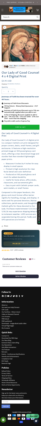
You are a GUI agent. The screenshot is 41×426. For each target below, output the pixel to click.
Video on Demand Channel (10, 314)
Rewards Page (6, 363)
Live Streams (6, 316)
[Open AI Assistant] (36, 421)
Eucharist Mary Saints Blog (10, 342)
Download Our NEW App (10, 338)
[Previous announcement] (4, 2)
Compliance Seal (7, 359)
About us (4, 305)
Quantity (5, 87)
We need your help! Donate (10, 307)
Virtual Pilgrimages (8, 326)
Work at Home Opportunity (11, 385)
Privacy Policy (6, 373)
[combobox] (20, 17)
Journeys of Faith (26, 412)
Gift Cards (5, 309)
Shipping (4, 84)
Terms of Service (7, 376)
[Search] (37, 17)
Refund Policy (6, 371)
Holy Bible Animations (9, 347)
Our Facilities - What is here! (11, 312)
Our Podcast (6, 349)
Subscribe (6, 406)
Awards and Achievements (10, 356)
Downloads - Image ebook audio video (14, 323)
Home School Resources (9, 382)
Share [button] (6, 226)
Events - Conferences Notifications (13, 354)
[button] (20, 271)
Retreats (4, 352)
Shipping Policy (7, 378)
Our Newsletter (7, 345)
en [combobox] (32, 259)
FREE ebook (5, 319)
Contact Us (5, 336)
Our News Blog (6, 340)
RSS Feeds (5, 361)
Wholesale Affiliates (8, 380)
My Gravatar (6, 328)
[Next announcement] (37, 2)
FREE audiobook (7, 321)
